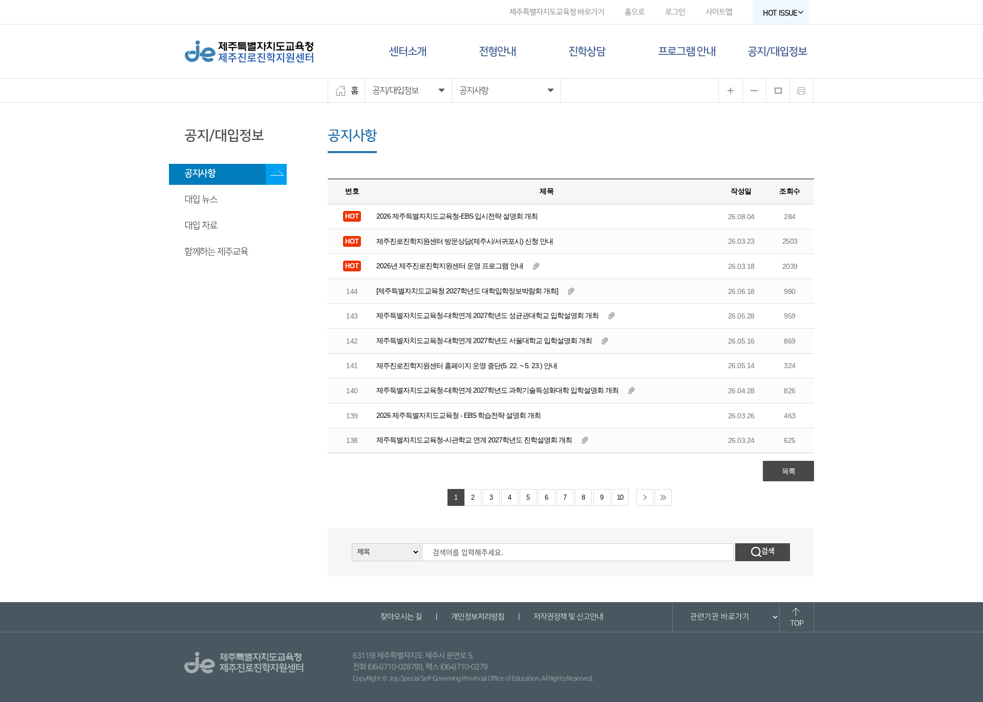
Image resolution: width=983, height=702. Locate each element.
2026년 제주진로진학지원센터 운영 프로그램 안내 (449, 266)
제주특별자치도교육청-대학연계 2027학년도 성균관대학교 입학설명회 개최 (487, 315)
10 (620, 497)
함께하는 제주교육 (216, 252)
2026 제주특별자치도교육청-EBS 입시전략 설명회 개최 (457, 216)
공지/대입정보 (777, 51)
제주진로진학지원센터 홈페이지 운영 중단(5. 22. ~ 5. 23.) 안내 (466, 365)
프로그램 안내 (686, 51)
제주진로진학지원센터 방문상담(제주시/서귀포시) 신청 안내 (464, 241)
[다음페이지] (644, 497)
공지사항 (199, 173)
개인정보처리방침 (477, 617)
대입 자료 (200, 226)
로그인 (675, 12)
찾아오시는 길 (400, 617)
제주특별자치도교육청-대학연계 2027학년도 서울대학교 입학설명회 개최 (484, 340)
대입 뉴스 (200, 200)
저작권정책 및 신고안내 (568, 617)
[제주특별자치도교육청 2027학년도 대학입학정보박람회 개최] (467, 291)
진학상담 (586, 51)
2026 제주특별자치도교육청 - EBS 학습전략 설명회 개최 (458, 415)
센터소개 (407, 51)
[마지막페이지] (663, 497)
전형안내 (497, 51)
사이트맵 (719, 12)
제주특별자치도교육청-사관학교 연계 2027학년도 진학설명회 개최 (474, 440)
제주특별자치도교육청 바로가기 (556, 12)
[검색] (762, 552)
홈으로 (635, 12)
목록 (788, 471)
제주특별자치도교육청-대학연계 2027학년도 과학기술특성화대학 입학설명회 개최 (497, 390)
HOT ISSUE (780, 13)
